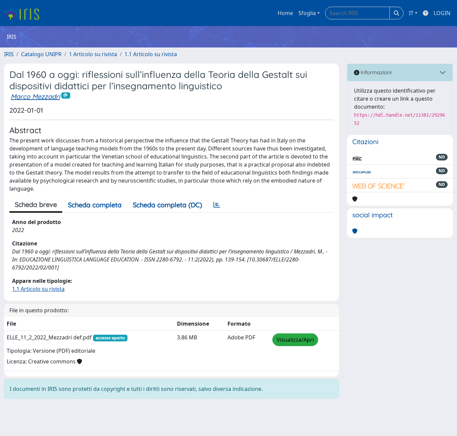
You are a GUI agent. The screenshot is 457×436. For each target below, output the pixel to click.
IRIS (9, 54)
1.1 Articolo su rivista (150, 54)
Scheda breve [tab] (36, 204)
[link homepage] (24, 13)
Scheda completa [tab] (94, 205)
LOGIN (442, 13)
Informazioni (375, 72)
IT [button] (411, 13)
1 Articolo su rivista (93, 54)
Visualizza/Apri (295, 339)
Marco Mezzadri (35, 96)
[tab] (217, 205)
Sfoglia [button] (307, 13)
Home (285, 13)
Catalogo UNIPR (41, 54)
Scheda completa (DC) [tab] (167, 205)
